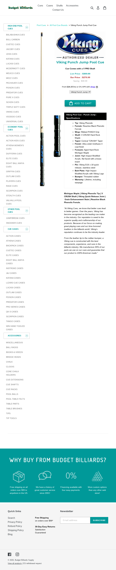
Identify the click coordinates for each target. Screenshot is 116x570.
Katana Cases (13, 278)
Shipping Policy (16, 530)
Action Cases (13, 236)
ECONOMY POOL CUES (15, 128)
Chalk (9, 362)
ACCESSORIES (14, 336)
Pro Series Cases (15, 307)
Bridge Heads (13, 357)
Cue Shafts (12, 384)
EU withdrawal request (32, 563)
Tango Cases (13, 321)
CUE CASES (13, 229)
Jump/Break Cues (15, 218)
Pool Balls (12, 394)
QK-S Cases (12, 312)
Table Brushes (14, 408)
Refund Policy (15, 526)
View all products (15, 563)
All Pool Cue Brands (58, 25)
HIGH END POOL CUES (15, 27)
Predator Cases (15, 302)
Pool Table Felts (15, 399)
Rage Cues (12, 186)
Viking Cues (12, 112)
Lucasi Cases (13, 287)
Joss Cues (11, 54)
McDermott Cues (15, 68)
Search (11, 518)
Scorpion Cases (15, 316)
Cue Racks (11, 389)
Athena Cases (13, 241)
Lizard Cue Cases (15, 283)
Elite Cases (12, 255)
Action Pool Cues (15, 136)
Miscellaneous (14, 342)
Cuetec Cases (13, 250)
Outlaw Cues (13, 176)
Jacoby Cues (13, 49)
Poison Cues (13, 88)
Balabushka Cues (15, 35)
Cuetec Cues (13, 44)
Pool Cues (41, 25)
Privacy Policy (15, 522)
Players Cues (13, 181)
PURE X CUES (12, 97)
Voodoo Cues (13, 117)
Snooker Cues (14, 223)
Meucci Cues (13, 73)
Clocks (10, 366)
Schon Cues (12, 102)
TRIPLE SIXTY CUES (15, 107)
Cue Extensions (14, 380)
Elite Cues (12, 158)
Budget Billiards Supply (24, 560)
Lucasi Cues (12, 63)
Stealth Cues (13, 195)
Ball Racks (12, 347)
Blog (10, 534)
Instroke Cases (14, 268)
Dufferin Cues (14, 153)
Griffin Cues (13, 171)
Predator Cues (14, 92)
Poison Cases (13, 297)
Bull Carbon (13, 39)
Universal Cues (14, 121)
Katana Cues (12, 59)
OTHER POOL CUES (14, 210)
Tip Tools (11, 418)
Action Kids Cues (15, 140)
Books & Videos (14, 352)
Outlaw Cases (14, 292)
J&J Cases (11, 273)
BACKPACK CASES (14, 245)
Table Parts (12, 404)
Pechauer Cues (14, 83)
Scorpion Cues (14, 191)
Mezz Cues (12, 78)
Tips (8, 413)
